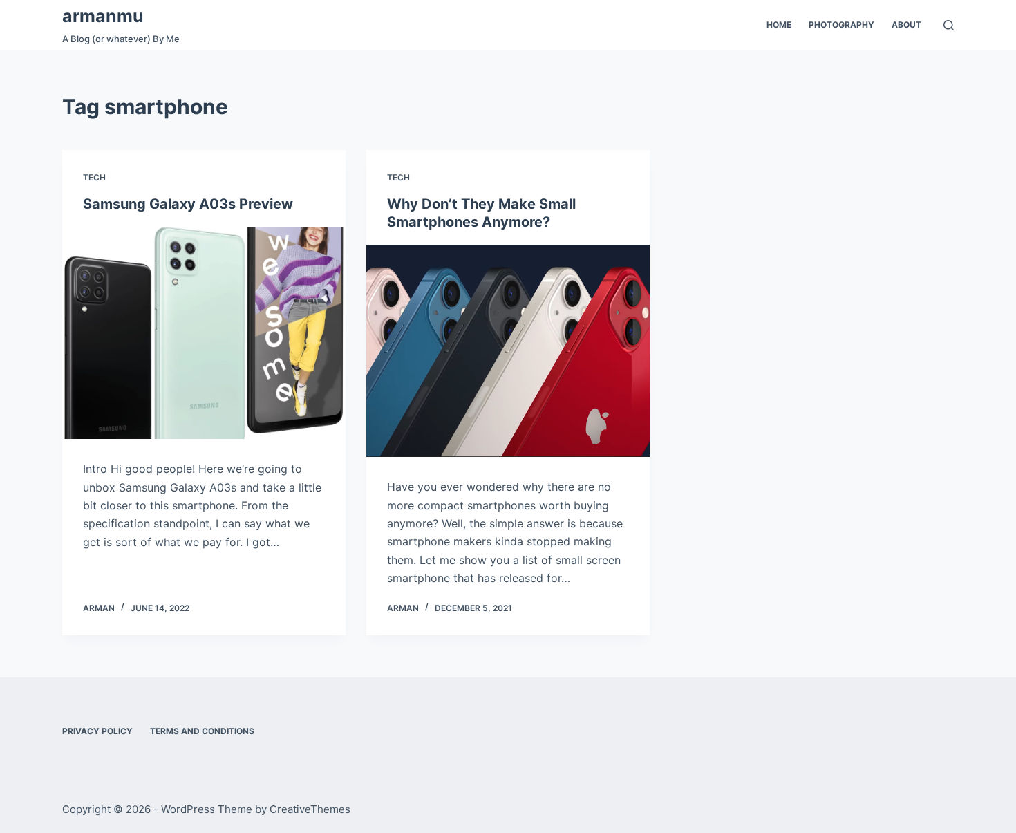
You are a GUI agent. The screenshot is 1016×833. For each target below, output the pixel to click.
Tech (94, 177)
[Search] (948, 25)
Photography (841, 24)
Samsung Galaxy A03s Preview (188, 204)
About (906, 24)
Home (778, 24)
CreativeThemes (310, 809)
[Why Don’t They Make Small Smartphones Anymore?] (508, 351)
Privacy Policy (97, 731)
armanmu (103, 16)
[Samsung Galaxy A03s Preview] (204, 333)
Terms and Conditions (202, 731)
